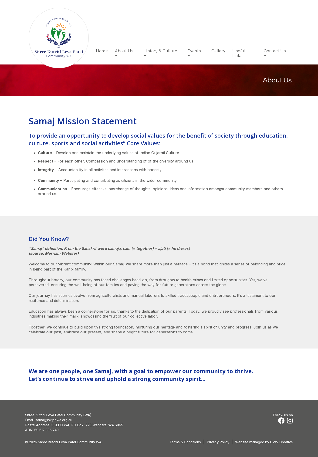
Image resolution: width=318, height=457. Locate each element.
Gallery (218, 51)
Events (194, 51)
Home (102, 51)
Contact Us (275, 51)
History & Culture (160, 51)
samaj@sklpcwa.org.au (53, 420)
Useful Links (238, 53)
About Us (124, 51)
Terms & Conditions (185, 442)
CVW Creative (281, 442)
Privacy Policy (218, 442)
